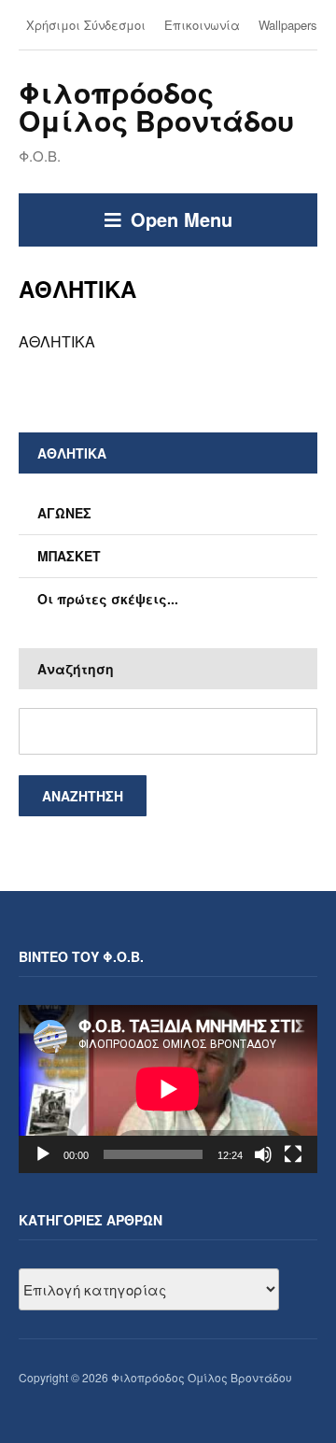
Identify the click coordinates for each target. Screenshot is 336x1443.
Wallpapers (288, 25)
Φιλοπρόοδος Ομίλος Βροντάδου (156, 106)
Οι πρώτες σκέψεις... (107, 598)
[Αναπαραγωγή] (43, 1154)
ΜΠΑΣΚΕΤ (69, 555)
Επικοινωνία (202, 25)
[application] (168, 1089)
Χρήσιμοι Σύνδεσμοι (86, 25)
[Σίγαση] (263, 1154)
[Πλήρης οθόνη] (293, 1154)
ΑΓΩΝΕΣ (64, 512)
